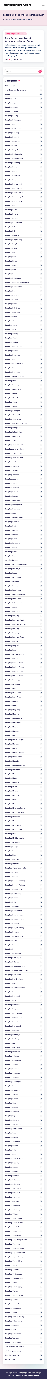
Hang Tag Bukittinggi (12, 308)
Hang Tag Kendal (11, 530)
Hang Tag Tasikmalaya (13, 1274)
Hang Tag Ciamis (11, 321)
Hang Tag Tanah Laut (13, 1231)
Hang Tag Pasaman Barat (14, 936)
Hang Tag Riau (10, 1043)
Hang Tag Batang (11, 214)
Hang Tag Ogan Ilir (12, 864)
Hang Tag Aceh (10, 99)
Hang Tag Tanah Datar (13, 1227)
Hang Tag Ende (10, 381)
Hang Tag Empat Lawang (14, 376)
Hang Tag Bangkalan (12, 141)
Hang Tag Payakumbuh (13, 953)
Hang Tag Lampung (12, 616)
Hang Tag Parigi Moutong (14, 928)
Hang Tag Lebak (11, 650)
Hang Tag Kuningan (12, 581)
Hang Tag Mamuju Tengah (14, 752)
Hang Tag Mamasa (12, 744)
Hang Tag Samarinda (13, 1060)
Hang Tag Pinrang (11, 983)
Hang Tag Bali (10, 124)
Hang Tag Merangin (12, 795)
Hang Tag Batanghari (13, 218)
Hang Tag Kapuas (11, 496)
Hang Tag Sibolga (11, 1107)
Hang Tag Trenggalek (13, 1308)
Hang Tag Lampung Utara (14, 637)
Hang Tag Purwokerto (13, 1030)
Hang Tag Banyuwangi (13, 184)
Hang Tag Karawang (12, 509)
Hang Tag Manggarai (13, 770)
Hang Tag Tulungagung (13, 1321)
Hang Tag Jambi (11, 462)
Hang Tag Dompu (11, 368)
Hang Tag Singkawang (13, 1129)
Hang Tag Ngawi (11, 851)
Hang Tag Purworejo (12, 1035)
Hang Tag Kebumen (12, 522)
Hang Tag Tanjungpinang (14, 1248)
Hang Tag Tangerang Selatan (16, 1240)
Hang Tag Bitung (11, 261)
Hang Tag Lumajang (12, 684)
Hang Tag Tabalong (12, 1210)
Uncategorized (10, 1359)
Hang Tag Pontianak (12, 996)
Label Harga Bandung (13, 1351)
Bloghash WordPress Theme (27, 1375)
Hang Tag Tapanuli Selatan (15, 1253)
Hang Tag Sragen (11, 1167)
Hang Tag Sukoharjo (12, 1184)
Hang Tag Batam (11, 210)
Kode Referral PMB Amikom (14, 1347)
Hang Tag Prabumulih (12, 1005)
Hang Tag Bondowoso (13, 287)
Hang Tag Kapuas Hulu (13, 500)
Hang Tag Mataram (12, 782)
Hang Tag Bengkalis (12, 235)
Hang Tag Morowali (12, 821)
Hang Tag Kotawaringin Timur (16, 564)
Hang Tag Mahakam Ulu (13, 718)
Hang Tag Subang (11, 1171)
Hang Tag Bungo (11, 316)
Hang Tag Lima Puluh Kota (14, 654)
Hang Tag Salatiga (12, 1056)
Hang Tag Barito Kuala (13, 188)
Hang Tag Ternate (11, 1291)
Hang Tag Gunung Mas (13, 415)
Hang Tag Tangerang (13, 1235)
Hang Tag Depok (11, 359)
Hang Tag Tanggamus (13, 1244)
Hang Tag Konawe (12, 556)
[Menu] (43, 4)
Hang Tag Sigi (10, 1116)
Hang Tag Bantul (11, 171)
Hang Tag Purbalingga (13, 1017)
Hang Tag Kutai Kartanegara (15, 594)
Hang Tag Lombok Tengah (15, 667)
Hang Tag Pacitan (11, 872)
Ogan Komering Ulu (12, 1355)
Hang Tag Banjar (11, 145)
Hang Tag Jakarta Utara (14, 458)
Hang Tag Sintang (11, 1137)
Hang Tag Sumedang (12, 1197)
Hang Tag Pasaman (12, 932)
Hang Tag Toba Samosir (14, 1295)
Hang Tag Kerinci (11, 539)
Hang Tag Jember (11, 470)
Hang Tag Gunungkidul (13, 419)
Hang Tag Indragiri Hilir (13, 428)
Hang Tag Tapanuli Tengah (15, 1257)
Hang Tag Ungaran (12, 1325)
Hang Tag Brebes (11, 304)
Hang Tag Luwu (10, 688)
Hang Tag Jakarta (11, 440)
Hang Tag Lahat (11, 607)
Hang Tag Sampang (12, 1073)
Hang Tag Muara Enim (13, 825)
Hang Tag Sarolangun (13, 1082)
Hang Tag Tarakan (12, 1270)
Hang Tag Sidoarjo (12, 1111)
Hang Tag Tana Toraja (13, 1218)
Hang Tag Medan (11, 787)
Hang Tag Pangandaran (14, 915)
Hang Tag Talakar (11, 1214)
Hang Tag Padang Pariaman (15, 885)
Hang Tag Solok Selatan (14, 1158)
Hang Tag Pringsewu (12, 1009)
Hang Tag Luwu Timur (13, 693)
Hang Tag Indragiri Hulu (13, 432)
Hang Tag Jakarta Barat (14, 445)
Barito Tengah (10, 86)
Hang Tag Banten (11, 167)
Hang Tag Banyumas (12, 180)
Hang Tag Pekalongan (13, 958)
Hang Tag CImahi (11, 338)
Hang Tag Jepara (11, 479)
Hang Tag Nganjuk (11, 847)
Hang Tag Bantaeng (12, 163)
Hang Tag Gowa (11, 402)
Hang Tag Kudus (11, 573)
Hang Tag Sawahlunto (13, 1086)
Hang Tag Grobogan (12, 411)
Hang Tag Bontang (12, 295)
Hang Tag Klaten (11, 547)
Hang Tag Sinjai (10, 1133)
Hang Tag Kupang (11, 586)
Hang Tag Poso (10, 1000)
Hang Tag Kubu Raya (12, 569)
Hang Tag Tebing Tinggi (14, 1278)
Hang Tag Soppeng (12, 1163)
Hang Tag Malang (11, 735)
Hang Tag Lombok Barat (14, 663)
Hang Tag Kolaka (11, 552)
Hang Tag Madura (11, 705)
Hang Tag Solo (10, 1150)
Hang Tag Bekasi (11, 227)
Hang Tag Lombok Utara (14, 676)
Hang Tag (8, 94)
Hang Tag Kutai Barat (13, 590)
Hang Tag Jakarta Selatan (14, 449)
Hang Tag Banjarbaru (13, 150)
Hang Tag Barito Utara (13, 201)
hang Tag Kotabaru (12, 560)
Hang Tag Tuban (11, 1312)
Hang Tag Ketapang (12, 543)
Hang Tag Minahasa (12, 804)
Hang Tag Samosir (11, 1069)
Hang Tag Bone (10, 291)
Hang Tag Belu (10, 231)
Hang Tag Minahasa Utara (14, 812)
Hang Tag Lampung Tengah (15, 629)
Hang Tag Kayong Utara (14, 517)
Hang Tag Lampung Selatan (15, 624)
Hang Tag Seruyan (12, 1099)
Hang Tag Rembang (12, 1039)
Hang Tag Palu (10, 902)
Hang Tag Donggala (12, 372)
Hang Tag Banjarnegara (14, 158)
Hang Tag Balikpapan (13, 128)
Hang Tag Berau (11, 248)
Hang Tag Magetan (12, 714)
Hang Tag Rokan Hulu (12, 1052)
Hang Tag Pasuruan (12, 945)
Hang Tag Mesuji (11, 799)
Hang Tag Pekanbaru (12, 962)
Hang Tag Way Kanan (13, 1334)
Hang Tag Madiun (11, 701)
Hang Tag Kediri (11, 526)
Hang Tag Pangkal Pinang (14, 919)
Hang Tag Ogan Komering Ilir (15, 868)
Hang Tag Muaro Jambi (13, 829)
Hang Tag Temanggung (13, 1287)
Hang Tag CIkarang (12, 329)
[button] (40, 71)
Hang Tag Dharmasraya (14, 363)
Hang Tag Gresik (11, 406)
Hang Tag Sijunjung (12, 1120)
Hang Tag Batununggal (13, 223)
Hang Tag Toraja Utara (13, 1304)
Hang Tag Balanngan (13, 120)
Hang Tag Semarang (12, 1090)
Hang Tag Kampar (11, 492)
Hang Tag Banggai (12, 137)
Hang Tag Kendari (11, 534)
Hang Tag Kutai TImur (13, 599)
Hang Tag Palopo (11, 898)
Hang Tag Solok (11, 1154)
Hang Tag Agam (11, 103)
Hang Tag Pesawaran (13, 975)
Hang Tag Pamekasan (13, 906)
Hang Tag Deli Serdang (13, 346)
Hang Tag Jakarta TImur (14, 453)
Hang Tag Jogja (11, 483)
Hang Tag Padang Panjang (15, 881)
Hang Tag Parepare (12, 923)
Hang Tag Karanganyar (15, 34)
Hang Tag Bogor (11, 274)
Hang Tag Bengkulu (12, 244)
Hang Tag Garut (11, 393)
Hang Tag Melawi (11, 791)
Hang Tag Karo (10, 513)
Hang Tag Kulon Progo (13, 577)
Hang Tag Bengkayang (13, 240)
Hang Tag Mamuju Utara (13, 757)
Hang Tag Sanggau (12, 1077)
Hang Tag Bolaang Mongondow (17, 282)
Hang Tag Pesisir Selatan (14, 979)
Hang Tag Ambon (11, 107)
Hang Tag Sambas (12, 1064)
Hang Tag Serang (11, 1094)
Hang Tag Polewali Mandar (15, 987)
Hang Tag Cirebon (11, 342)
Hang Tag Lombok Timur (14, 671)
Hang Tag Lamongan (12, 611)
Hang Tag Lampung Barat (14, 620)
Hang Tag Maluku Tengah (14, 740)
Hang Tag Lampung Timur (14, 633)
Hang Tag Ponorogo (12, 992)
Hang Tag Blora (10, 270)
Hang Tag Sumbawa (12, 1193)
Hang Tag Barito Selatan (14, 193)
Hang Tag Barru (10, 205)
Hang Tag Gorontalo (12, 398)
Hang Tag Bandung (12, 133)
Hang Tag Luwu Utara (13, 697)
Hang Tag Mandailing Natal (15, 765)
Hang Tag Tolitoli (11, 1300)
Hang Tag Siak (10, 1103)
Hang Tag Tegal (11, 1282)
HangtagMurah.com (17, 4)
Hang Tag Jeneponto (13, 475)
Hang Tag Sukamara (12, 1180)
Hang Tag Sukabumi (12, 1176)
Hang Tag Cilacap (11, 334)
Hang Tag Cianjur (11, 325)
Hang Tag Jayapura (12, 466)
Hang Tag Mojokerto (12, 817)
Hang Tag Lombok (11, 658)
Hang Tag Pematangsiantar (15, 966)
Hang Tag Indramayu (12, 436)
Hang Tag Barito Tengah (14, 197)
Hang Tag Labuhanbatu (13, 603)
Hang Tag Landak (11, 641)
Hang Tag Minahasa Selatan (15, 808)
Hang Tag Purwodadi (13, 1026)
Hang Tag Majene (11, 727)
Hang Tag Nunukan (12, 859)
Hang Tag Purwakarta (13, 1022)
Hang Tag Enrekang (12, 385)
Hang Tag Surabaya (12, 1205)
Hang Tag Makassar (12, 731)
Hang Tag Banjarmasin (13, 154)
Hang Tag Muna (10, 834)
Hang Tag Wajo (10, 1329)
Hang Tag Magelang (12, 710)
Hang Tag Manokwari (13, 774)
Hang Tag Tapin (11, 1265)
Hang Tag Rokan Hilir (12, 1047)
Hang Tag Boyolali (11, 299)
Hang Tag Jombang (12, 487)
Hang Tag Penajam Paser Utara (16, 970)
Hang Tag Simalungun (13, 1124)
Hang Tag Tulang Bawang (14, 1317)
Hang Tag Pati (10, 949)
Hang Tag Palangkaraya (14, 889)
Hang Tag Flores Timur (13, 389)
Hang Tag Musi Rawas (13, 842)
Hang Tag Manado (12, 761)
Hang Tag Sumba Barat (13, 1188)
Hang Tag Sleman (11, 1146)
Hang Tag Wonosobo (13, 1342)
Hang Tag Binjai (10, 257)
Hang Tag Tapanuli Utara (14, 1261)
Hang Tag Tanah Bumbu (14, 1223)
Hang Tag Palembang (13, 894)
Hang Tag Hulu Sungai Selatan (16, 423)
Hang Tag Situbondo (12, 1141)
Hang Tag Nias (10, 855)
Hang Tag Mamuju (11, 748)
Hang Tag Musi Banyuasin (14, 838)
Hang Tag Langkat (12, 646)
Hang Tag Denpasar (12, 355)
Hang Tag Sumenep (12, 1201)
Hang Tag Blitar (10, 265)
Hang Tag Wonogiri (12, 1338)
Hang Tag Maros (11, 778)
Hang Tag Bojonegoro (13, 278)
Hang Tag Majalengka (13, 723)
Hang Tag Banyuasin (12, 175)
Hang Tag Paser (11, 940)
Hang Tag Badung (11, 116)
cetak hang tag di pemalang (15, 90)
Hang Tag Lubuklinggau (13, 680)
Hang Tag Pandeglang (13, 911)
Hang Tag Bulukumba (12, 312)
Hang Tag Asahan (11, 111)
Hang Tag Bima (10, 252)
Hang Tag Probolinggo (13, 1013)
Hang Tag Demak (11, 351)
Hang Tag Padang (11, 876)
